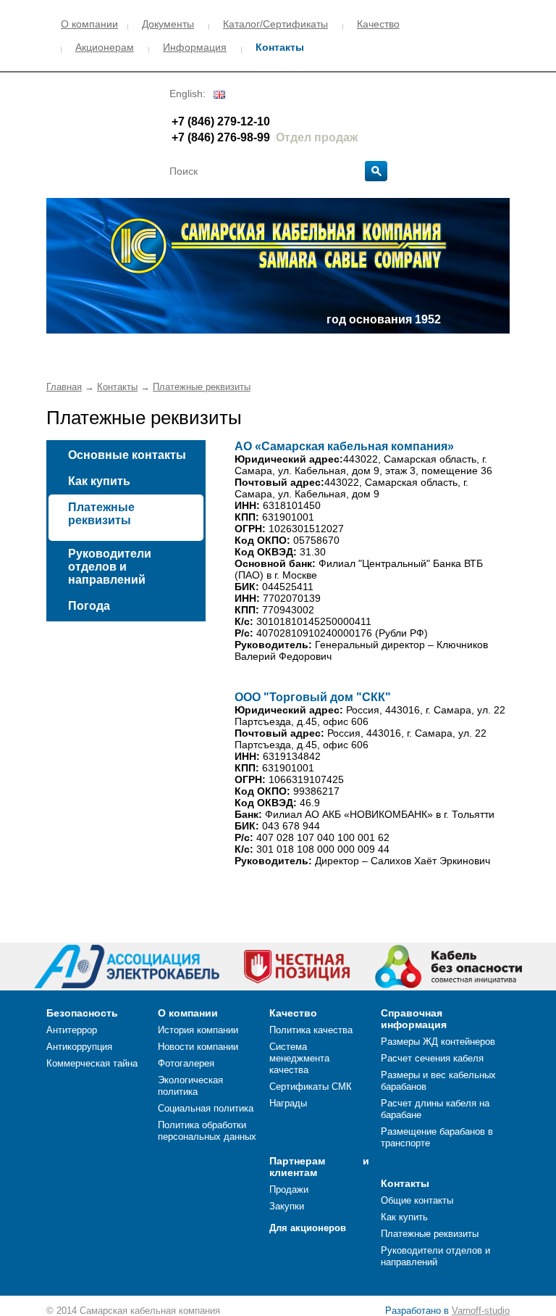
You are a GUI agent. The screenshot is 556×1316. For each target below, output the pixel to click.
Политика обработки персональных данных (207, 1131)
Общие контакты (417, 1200)
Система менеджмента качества (299, 1058)
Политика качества (311, 1030)
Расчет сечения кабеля (432, 1058)
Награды (288, 1103)
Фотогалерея (186, 1063)
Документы (168, 24)
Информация (195, 47)
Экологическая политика (190, 1086)
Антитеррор (71, 1030)
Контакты (280, 47)
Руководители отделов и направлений (109, 566)
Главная (64, 386)
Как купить (99, 481)
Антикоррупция (79, 1046)
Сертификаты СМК (310, 1086)
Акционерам (104, 47)
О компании (89, 24)
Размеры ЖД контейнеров (438, 1041)
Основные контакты (127, 455)
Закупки (286, 1206)
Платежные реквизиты (201, 386)
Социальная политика (205, 1108)
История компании (198, 1030)
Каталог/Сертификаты (275, 24)
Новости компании (198, 1046)
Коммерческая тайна (92, 1063)
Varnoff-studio (481, 1310)
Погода (89, 606)
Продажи (288, 1189)
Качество (378, 24)
